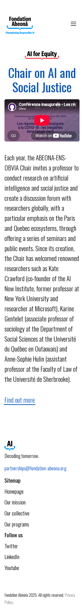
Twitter (11, 546)
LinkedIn (11, 557)
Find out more (19, 399)
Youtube (11, 568)
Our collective (16, 513)
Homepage (14, 491)
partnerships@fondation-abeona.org (35, 468)
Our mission (15, 502)
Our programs (16, 524)
